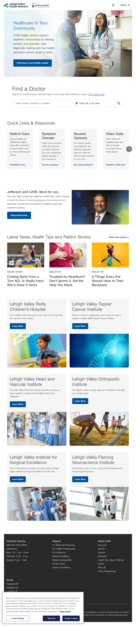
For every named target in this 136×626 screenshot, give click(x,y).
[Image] (25, 255)
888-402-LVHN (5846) (17, 545)
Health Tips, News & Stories (111, 560)
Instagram (12, 587)
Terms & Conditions (61, 567)
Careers (101, 552)
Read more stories (118, 237)
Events (101, 564)
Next (129, 149)
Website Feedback (60, 556)
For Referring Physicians (63, 545)
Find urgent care (96, 94)
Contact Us (12, 549)
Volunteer (102, 556)
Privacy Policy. (65, 612)
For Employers (59, 552)
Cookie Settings (17, 618)
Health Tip (55, 272)
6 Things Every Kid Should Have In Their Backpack (108, 281)
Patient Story (15, 272)
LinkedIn (12, 591)
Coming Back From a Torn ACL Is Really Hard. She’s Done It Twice (25, 281)
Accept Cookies (71, 618)
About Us (102, 545)
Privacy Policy (58, 564)
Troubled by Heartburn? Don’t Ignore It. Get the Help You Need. (67, 281)
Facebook (12, 584)
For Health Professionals (63, 549)
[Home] (26, 5)
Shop (101, 567)
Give (101, 549)
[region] (43, 608)
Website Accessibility (62, 560)
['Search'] (113, 5)
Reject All (51, 618)
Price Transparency (107, 571)
